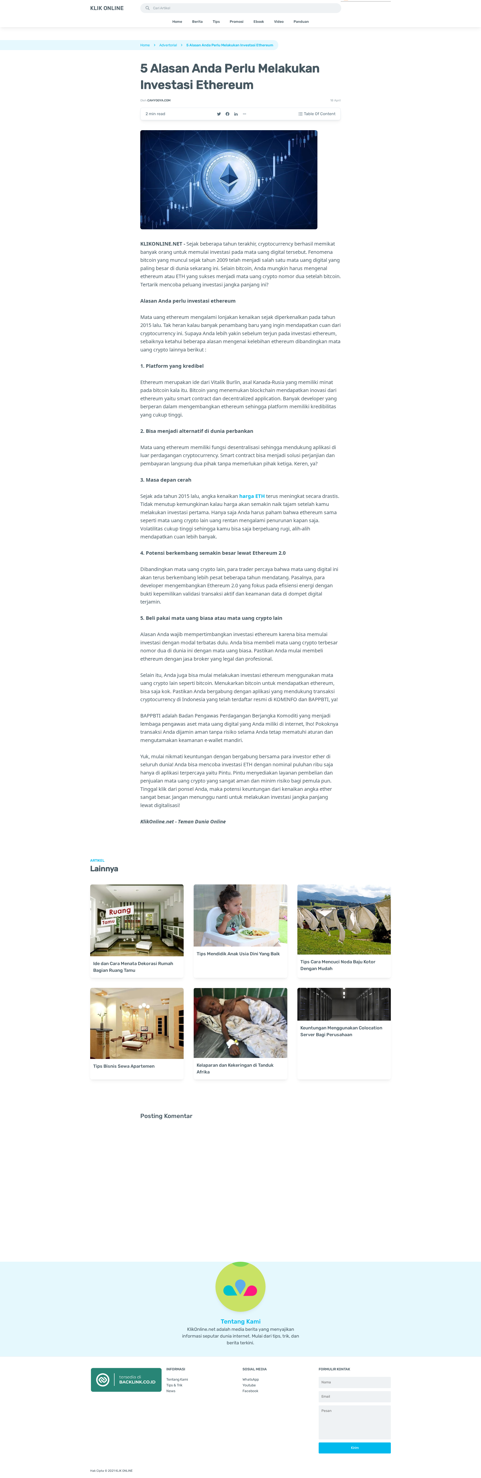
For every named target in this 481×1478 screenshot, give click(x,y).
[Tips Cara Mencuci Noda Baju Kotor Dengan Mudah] (344, 919)
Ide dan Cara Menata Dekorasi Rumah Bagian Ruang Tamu (133, 967)
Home (177, 22)
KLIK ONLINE (107, 8)
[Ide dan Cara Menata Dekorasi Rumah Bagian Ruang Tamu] (137, 920)
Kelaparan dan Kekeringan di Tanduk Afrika (235, 1068)
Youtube (249, 1385)
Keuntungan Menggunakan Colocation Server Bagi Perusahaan (341, 1031)
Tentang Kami (177, 1379)
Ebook (259, 22)
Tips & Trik (174, 1385)
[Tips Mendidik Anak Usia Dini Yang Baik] (240, 915)
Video (279, 22)
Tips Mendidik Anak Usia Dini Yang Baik (238, 954)
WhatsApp (251, 1379)
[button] (148, 8)
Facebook (250, 1391)
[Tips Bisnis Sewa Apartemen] (137, 1023)
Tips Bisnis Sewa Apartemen (124, 1066)
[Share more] (244, 114)
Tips (216, 22)
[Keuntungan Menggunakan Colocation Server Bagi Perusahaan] (344, 1004)
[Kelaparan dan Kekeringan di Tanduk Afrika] (240, 1023)
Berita (197, 22)
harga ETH (252, 496)
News (170, 1391)
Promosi (237, 22)
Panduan (301, 22)
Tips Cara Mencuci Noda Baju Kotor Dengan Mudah (338, 965)
